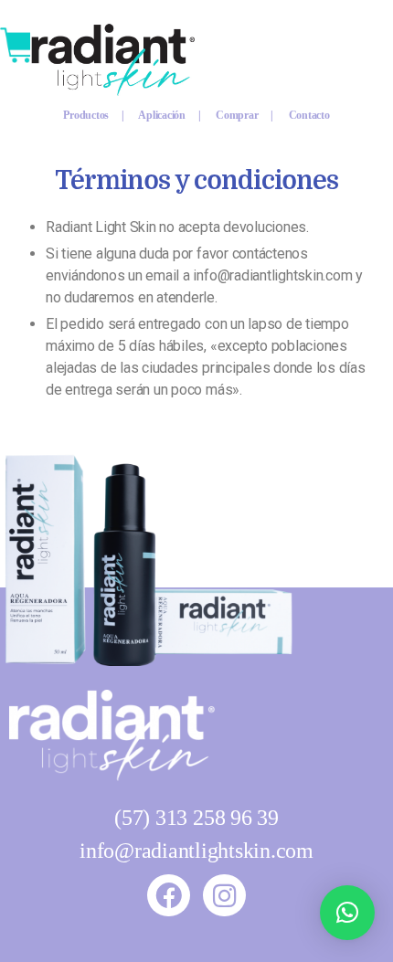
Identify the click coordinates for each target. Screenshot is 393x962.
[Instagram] (224, 895)
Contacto (309, 115)
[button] (347, 912)
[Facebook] (168, 895)
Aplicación (162, 115)
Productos (92, 115)
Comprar (238, 115)
